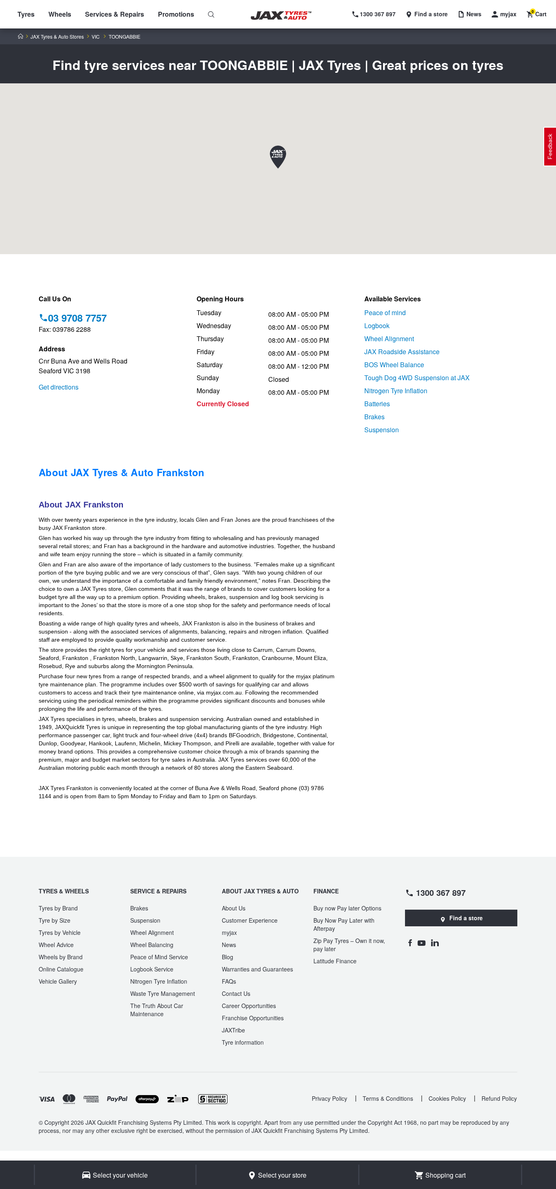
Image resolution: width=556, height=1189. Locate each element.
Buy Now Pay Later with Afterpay (343, 924)
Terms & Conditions (388, 1098)
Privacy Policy (329, 1098)
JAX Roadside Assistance (402, 351)
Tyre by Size (54, 920)
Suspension (381, 429)
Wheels (59, 14)
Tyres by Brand (58, 908)
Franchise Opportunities (253, 1018)
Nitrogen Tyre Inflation (395, 390)
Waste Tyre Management (162, 993)
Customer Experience (250, 920)
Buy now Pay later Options (347, 908)
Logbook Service (151, 969)
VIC (96, 36)
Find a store (466, 918)
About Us (233, 908)
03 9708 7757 (77, 317)
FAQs (229, 981)
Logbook (377, 325)
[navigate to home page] (287, 15)
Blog (227, 957)
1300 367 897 (441, 892)
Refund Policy (499, 1098)
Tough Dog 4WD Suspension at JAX (417, 377)
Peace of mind (385, 312)
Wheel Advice (56, 945)
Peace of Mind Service (159, 957)
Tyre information (243, 1042)
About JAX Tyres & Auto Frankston (122, 472)
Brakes (374, 416)
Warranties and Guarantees (257, 969)
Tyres (26, 14)
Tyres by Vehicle (60, 932)
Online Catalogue (61, 969)
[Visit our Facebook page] (410, 942)
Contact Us (236, 993)
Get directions (59, 387)
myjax (229, 932)
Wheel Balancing (151, 945)
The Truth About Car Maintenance (156, 1010)
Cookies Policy (447, 1098)
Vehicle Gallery (58, 981)
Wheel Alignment (389, 338)
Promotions (176, 14)
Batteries (377, 403)
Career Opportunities (249, 1006)
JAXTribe (233, 1030)
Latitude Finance (335, 961)
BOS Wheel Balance (394, 364)
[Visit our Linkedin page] (435, 942)
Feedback (550, 146)
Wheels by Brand (61, 957)
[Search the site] (211, 14)
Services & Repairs (114, 14)
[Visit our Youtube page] (421, 942)
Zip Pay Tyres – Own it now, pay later (349, 944)
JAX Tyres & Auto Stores (57, 36)
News (229, 945)
